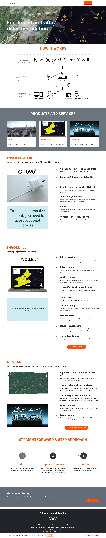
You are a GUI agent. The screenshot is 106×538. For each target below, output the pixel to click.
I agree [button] (96, 535)
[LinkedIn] (51, 519)
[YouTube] (55, 519)
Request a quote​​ (92, 501)
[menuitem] (28, 3)
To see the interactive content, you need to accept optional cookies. (27, 218)
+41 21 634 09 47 (46, 532)
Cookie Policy (50, 535)
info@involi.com (61, 532)
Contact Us (88, 3)
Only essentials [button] (89, 535)
